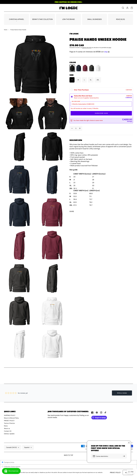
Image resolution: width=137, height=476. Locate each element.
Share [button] (72, 211)
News (6, 426)
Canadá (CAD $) (11, 447)
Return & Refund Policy (11, 418)
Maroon (85, 68)
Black (72, 68)
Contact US (7, 431)
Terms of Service (9, 423)
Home (5, 30)
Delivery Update (9, 434)
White (98, 68)
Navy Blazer (78, 68)
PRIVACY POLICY (9, 420)
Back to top (68, 455)
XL (90, 80)
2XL (98, 80)
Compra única (8, 462)
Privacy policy (115, 472)
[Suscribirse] (124, 456)
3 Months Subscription (11, 467)
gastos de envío (86, 47)
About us (7, 428)
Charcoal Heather (91, 68)
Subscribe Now (101, 113)
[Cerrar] (129, 443)
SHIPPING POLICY (9, 415)
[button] (123, 8)
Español (26, 447)
